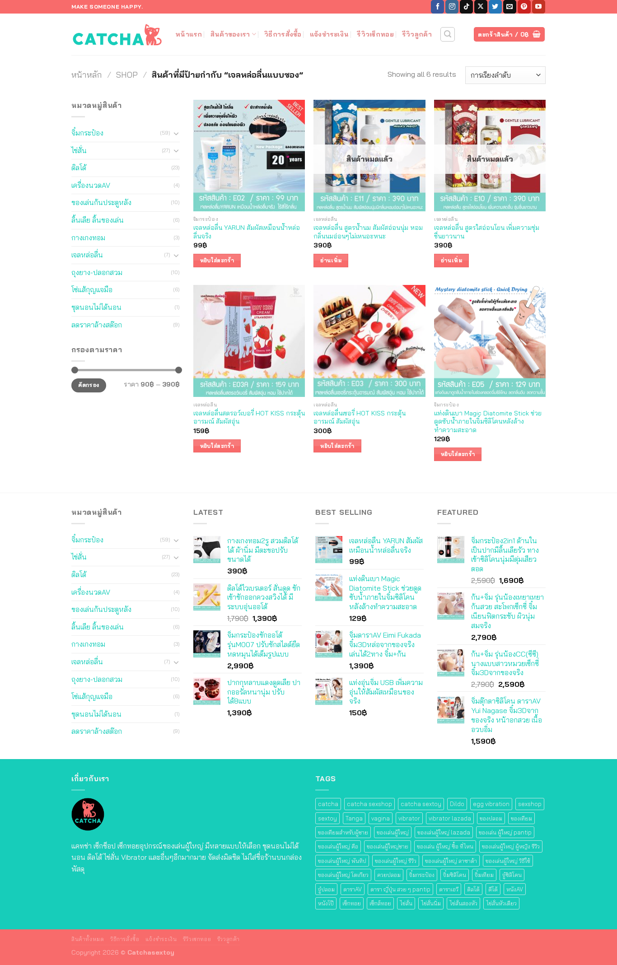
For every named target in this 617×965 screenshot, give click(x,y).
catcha (328, 803)
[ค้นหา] (447, 34)
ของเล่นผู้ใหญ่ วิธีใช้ (508, 860)
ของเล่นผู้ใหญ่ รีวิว (395, 860)
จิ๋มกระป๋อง (87, 132)
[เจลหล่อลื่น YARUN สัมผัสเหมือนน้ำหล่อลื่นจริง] (249, 155)
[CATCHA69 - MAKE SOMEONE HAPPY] (116, 34)
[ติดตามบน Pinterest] (524, 7)
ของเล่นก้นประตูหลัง (101, 202)
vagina (380, 818)
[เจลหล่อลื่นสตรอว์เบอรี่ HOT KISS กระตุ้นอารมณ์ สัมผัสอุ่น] (249, 340)
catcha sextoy (421, 803)
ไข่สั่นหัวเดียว (501, 903)
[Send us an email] (509, 7)
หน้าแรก (188, 34)
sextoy (327, 818)
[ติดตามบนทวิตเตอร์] (495, 7)
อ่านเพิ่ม (330, 260)
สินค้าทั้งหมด (87, 939)
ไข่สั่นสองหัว (463, 903)
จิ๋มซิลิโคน (454, 874)
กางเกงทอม (88, 237)
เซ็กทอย (351, 903)
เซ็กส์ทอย (380, 903)
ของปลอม (491, 818)
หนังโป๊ (326, 903)
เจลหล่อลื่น (87, 254)
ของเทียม (521, 818)
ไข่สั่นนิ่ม (431, 903)
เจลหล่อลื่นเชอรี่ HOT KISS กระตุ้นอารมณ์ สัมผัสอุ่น (359, 417)
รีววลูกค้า (228, 939)
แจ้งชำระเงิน (329, 34)
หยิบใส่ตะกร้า (217, 260)
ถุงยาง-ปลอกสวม (96, 272)
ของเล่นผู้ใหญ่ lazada (443, 832)
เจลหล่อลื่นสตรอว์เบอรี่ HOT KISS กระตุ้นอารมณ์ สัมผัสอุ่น (249, 417)
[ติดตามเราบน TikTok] (466, 7)
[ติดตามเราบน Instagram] (451, 7)
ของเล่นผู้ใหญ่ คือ (338, 846)
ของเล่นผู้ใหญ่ (393, 832)
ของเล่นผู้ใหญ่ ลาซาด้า (451, 860)
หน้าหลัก (86, 75)
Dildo (457, 803)
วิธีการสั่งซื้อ (283, 34)
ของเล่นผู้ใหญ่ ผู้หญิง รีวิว (511, 846)
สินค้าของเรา (230, 34)
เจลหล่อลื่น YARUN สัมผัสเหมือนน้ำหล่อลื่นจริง (246, 232)
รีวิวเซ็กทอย (375, 34)
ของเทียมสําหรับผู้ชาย (343, 832)
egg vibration (491, 803)
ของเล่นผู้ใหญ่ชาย (387, 846)
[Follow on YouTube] (538, 7)
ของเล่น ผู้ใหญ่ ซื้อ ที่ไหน (445, 846)
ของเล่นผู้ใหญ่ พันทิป (342, 860)
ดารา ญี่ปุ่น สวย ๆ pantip (400, 889)
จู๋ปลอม (326, 889)
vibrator (409, 818)
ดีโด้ (493, 889)
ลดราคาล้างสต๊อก (96, 324)
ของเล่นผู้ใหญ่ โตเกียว (343, 874)
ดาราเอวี (448, 889)
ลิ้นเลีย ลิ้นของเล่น (97, 219)
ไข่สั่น (79, 150)
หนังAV (514, 889)
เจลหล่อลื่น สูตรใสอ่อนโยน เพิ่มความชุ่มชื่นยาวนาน (486, 232)
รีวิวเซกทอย (197, 939)
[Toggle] (176, 133)
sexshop (530, 803)
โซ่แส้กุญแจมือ (91, 289)
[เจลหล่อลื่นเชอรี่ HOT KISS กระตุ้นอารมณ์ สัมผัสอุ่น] (369, 340)
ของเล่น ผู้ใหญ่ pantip (505, 832)
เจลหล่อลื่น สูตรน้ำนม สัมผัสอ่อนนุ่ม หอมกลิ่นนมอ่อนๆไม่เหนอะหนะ (368, 232)
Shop (127, 75)
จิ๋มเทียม (484, 874)
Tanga (354, 818)
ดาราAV (352, 889)
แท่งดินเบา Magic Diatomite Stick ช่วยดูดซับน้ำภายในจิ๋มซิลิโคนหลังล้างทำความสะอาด (488, 421)
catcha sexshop (369, 803)
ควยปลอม (389, 874)
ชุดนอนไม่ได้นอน (96, 307)
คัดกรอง (88, 385)
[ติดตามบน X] (480, 7)
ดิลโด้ (78, 167)
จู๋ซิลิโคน (512, 874)
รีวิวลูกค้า (417, 34)
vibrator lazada (450, 818)
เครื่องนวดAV (90, 185)
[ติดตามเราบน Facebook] (437, 7)
